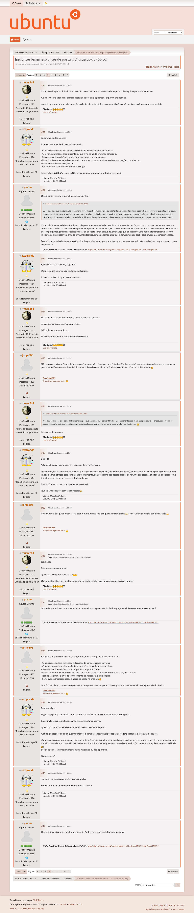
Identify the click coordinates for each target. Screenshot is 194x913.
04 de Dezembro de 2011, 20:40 (60, 773)
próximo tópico (171, 66)
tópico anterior (154, 66)
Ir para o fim (20, 75)
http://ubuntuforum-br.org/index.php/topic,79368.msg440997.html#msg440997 (123, 249)
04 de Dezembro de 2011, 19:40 (60, 132)
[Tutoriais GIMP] (27, 393)
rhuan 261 (28, 82)
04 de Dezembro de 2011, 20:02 (60, 406)
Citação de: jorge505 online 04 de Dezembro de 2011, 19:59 (66, 414)
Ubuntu (62, 904)
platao (28, 187)
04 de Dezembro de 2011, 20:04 (60, 453)
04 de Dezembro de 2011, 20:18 (60, 601)
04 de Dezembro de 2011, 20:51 (60, 826)
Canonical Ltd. (75, 904)
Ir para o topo (21, 872)
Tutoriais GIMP (49, 378)
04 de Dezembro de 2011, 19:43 (60, 190)
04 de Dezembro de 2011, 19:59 (60, 358)
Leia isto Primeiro (50, 112)
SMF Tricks (38, 900)
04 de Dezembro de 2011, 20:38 (60, 702)
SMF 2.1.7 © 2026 (18, 908)
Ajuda (148, 909)
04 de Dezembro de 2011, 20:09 (60, 554)
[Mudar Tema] (46, 3)
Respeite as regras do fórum (54, 381)
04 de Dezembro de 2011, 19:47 (60, 259)
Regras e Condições (160, 909)
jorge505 (27, 355)
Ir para (138, 885)
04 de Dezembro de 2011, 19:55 (60, 311)
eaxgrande (27, 129)
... (59, 75)
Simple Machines (36, 908)
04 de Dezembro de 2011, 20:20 (60, 651)
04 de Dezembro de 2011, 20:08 (60, 508)
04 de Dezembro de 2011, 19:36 (60, 85)
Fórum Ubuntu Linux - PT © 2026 (168, 905)
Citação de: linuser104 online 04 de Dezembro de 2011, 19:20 (66, 204)
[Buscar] (165, 32)
